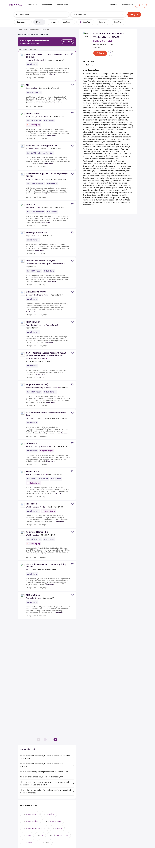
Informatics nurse (60, 835)
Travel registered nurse (36, 828)
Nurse (28, 835)
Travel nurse (31, 814)
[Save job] (72, 54)
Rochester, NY (34, 30)
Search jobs (22, 30)
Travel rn (50, 814)
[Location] (96, 14)
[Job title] (39, 14)
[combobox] (41, 14)
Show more (51, 75)
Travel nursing (32, 821)
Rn (42, 835)
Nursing (58, 828)
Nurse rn (29, 842)
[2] (55, 739)
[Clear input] (66, 14)
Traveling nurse (54, 821)
